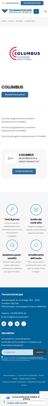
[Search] (46, 11)
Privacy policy (21, 382)
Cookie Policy (31, 382)
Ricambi (19, 21)
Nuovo (11, 21)
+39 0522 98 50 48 (11, 3)
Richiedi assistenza (32, 3)
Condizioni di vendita (9, 382)
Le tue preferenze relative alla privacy (26, 398)
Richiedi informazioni (15, 94)
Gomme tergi (30, 21)
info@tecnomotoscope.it (18, 317)
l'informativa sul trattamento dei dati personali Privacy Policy (22, 358)
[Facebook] (17, 323)
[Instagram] (23, 323)
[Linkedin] (10, 323)
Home (3, 21)
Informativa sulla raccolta (15, 403)
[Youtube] (3, 323)
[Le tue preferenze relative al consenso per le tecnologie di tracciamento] (4, 401)
